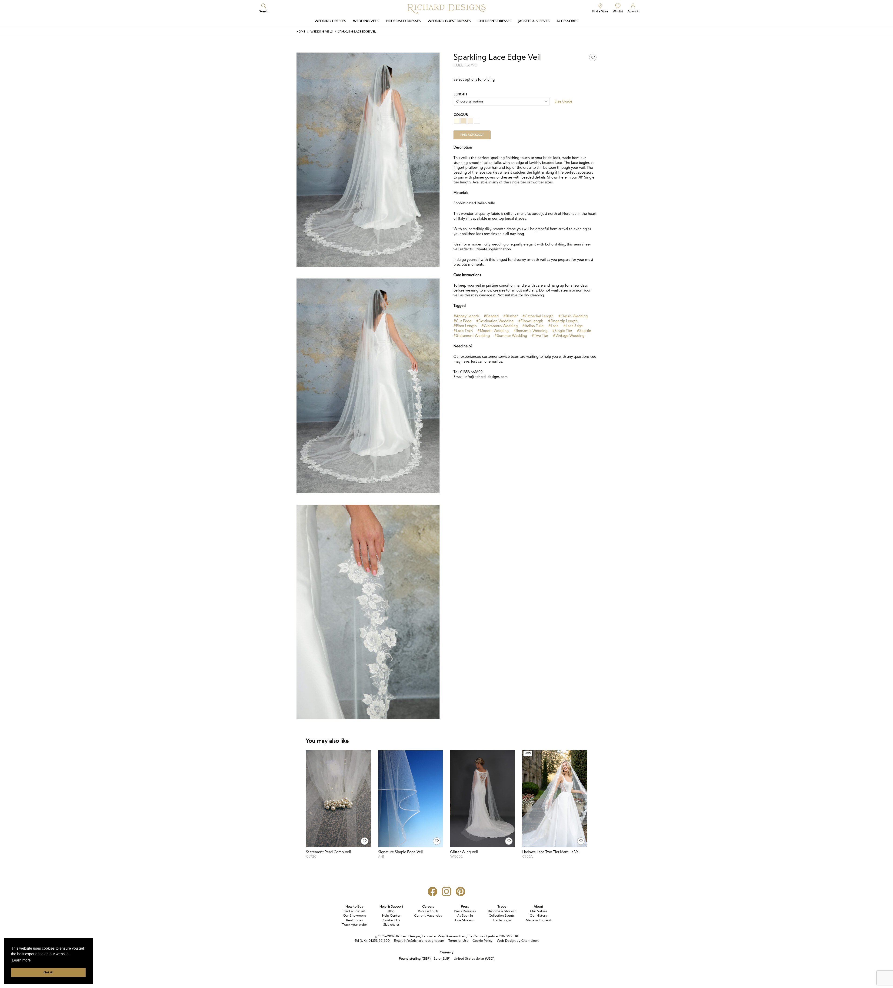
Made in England (538, 920)
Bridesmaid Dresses (403, 21)
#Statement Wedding (471, 335)
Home (301, 31)
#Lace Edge (573, 326)
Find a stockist (472, 134)
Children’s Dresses (494, 21)
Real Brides (354, 920)
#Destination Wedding (494, 321)
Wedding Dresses (330, 21)
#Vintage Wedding (568, 335)
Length (460, 94)
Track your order (354, 924)
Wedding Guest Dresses (449, 21)
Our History (538, 915)
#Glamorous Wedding (499, 326)
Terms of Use (458, 940)
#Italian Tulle (533, 326)
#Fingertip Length (563, 321)
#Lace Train (463, 330)
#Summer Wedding (510, 335)
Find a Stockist (354, 911)
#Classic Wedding (573, 316)
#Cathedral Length (537, 316)
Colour (461, 114)
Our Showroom (354, 915)
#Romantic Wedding (530, 330)
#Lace (553, 326)
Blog (391, 911)
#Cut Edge (462, 321)
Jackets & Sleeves (534, 21)
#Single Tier (562, 330)
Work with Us (428, 911)
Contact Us (391, 920)
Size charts (391, 924)
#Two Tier (540, 335)
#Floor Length (465, 326)
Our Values (538, 911)
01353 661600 (379, 940)
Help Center (391, 915)
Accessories (567, 21)
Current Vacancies (428, 915)
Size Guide (563, 101)
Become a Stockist (502, 911)
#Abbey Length (466, 316)
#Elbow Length (530, 321)
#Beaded (491, 316)
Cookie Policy (483, 940)
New (528, 753)
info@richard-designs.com (424, 940)
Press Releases (465, 911)
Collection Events (502, 915)
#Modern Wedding (493, 330)
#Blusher (510, 316)
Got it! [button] (48, 972)
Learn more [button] (21, 960)
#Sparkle (584, 330)
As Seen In (465, 915)
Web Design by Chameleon (518, 940)
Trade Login (502, 920)
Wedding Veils (366, 21)
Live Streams (465, 920)
